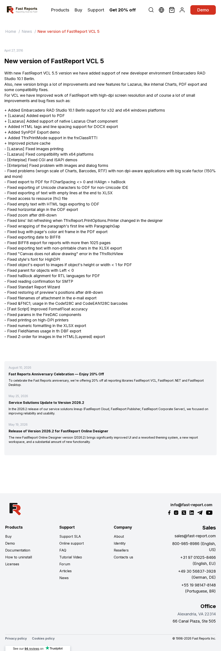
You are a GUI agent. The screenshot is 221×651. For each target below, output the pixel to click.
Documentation (17, 550)
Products (60, 10)
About (119, 536)
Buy (78, 10)
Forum (64, 564)
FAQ (62, 550)
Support (95, 10)
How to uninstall (18, 557)
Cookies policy (43, 638)
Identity (120, 543)
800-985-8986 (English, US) (194, 546)
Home (10, 31)
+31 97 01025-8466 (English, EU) (198, 560)
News (27, 31)
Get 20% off (122, 10)
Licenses (12, 564)
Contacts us (123, 557)
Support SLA (70, 536)
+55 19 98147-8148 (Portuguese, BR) (198, 588)
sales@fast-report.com (195, 536)
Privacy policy (16, 638)
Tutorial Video (70, 557)
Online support (71, 543)
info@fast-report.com (191, 504)
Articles (65, 571)
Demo (203, 10)
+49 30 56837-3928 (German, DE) (197, 574)
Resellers (121, 550)
